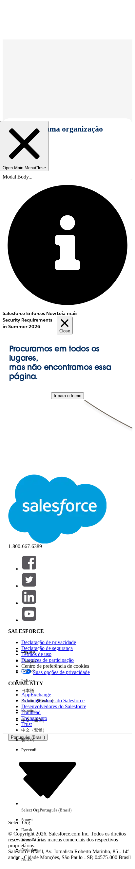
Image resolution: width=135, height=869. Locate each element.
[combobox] (47, 780)
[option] (46, 651)
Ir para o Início (67, 395)
